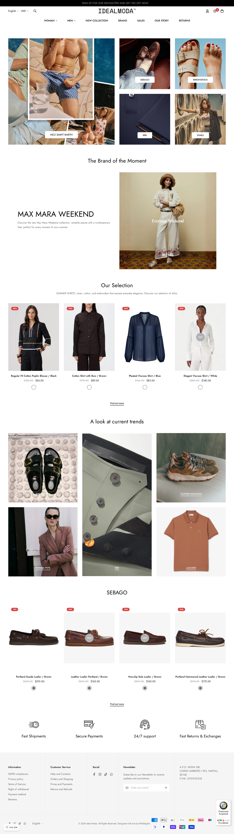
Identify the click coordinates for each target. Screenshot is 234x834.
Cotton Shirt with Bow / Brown (89, 376)
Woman (49, 20)
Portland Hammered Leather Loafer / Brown (200, 677)
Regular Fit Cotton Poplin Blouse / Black (34, 376)
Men (70, 20)
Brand (122, 20)
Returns (184, 20)
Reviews (12, 799)
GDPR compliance (18, 774)
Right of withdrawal (18, 789)
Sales (141, 20)
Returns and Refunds (61, 789)
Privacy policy (15, 779)
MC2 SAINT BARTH (61, 135)
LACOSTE (191, 567)
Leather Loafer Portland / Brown (89, 677)
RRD (145, 135)
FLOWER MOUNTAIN (191, 493)
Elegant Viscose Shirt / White (200, 376)
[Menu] (229, 802)
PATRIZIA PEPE (42, 567)
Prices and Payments (61, 784)
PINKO (200, 135)
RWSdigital (144, 823)
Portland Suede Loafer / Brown (33, 677)
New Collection (97, 20)
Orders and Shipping (61, 779)
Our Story (162, 20)
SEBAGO (144, 79)
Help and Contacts (60, 774)
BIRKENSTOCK (200, 79)
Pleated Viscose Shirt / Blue (145, 376)
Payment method (17, 794)
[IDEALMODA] (117, 11)
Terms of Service (17, 784)
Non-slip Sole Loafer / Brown (144, 677)
